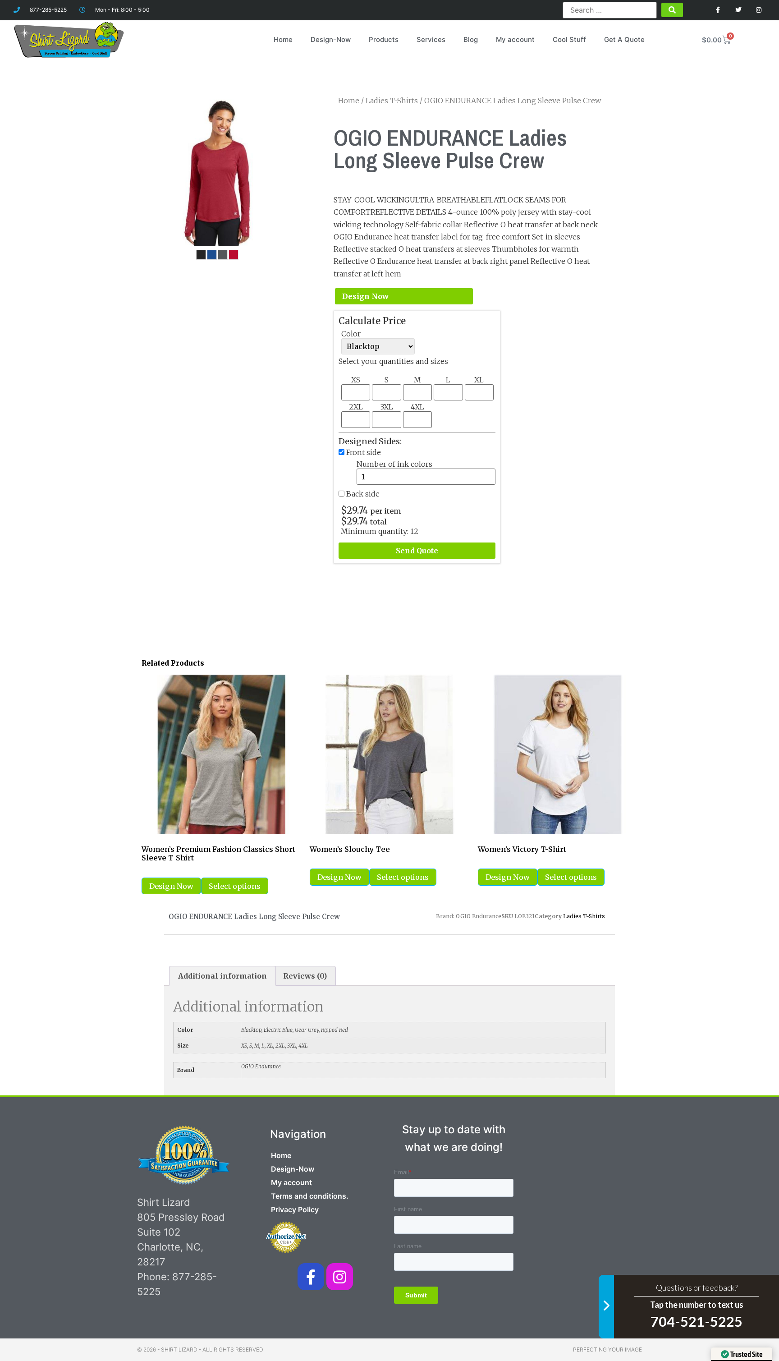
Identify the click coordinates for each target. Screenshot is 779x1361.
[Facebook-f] (311, 1276)
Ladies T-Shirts (392, 100)
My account (515, 39)
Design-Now (331, 39)
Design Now (365, 296)
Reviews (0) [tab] (305, 975)
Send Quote (417, 550)
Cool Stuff (569, 39)
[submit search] (672, 10)
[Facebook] (718, 10)
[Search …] (609, 10)
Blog (470, 39)
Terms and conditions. (309, 1195)
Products (384, 39)
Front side (363, 452)
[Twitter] (738, 10)
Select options (235, 886)
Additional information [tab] (222, 975)
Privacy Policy (295, 1209)
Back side (363, 493)
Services (431, 39)
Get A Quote (624, 39)
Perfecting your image (607, 1349)
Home (283, 39)
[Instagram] (758, 10)
